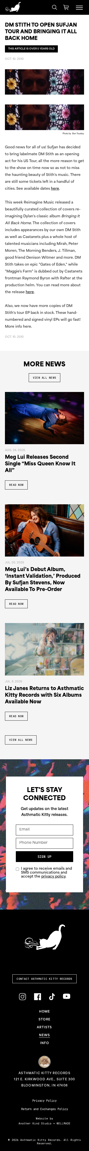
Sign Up (44, 856)
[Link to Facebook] (37, 997)
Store (44, 1019)
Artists (44, 1027)
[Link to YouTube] (66, 996)
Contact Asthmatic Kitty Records (44, 979)
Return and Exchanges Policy (44, 1109)
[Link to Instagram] (22, 997)
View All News (44, 377)
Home (44, 1011)
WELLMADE (63, 1123)
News (44, 1035)
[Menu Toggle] (79, 7)
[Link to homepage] (13, 7)
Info (44, 1043)
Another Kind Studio (35, 1123)
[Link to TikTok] (52, 997)
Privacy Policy (44, 1101)
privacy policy (53, 877)
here (55, 189)
